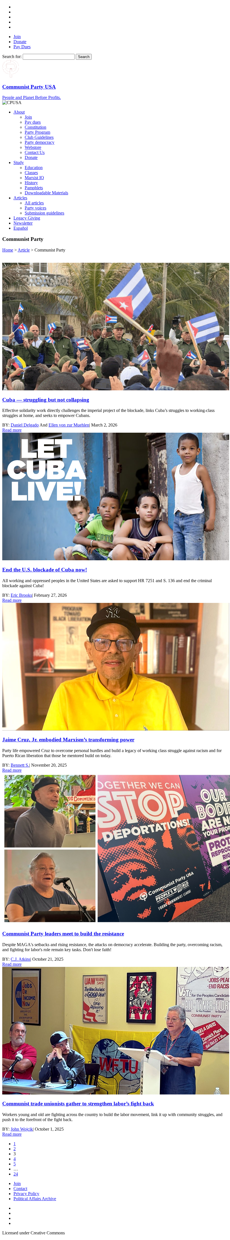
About (19, 112)
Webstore (33, 147)
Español (20, 228)
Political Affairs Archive (34, 1198)
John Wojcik (22, 1129)
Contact (20, 1188)
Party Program (37, 132)
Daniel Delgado (25, 425)
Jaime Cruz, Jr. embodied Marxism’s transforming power (68, 740)
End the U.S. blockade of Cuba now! (44, 570)
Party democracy (39, 142)
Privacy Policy (26, 1193)
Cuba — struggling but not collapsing (45, 400)
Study (18, 162)
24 (15, 1174)
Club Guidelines (39, 137)
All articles (34, 202)
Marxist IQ (34, 177)
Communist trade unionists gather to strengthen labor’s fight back (78, 1104)
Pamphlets (34, 187)
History (31, 182)
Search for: (12, 56)
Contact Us (35, 152)
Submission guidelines (44, 213)
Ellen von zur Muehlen (69, 425)
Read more (12, 430)
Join (17, 36)
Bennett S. (20, 765)
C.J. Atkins (20, 959)
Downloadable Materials (46, 192)
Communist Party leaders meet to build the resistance (63, 934)
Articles (20, 197)
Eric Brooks (21, 595)
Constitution (35, 127)
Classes (31, 172)
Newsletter (23, 223)
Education (34, 167)
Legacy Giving (26, 218)
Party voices (35, 208)
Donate (19, 41)
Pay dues (33, 122)
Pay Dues (22, 46)
